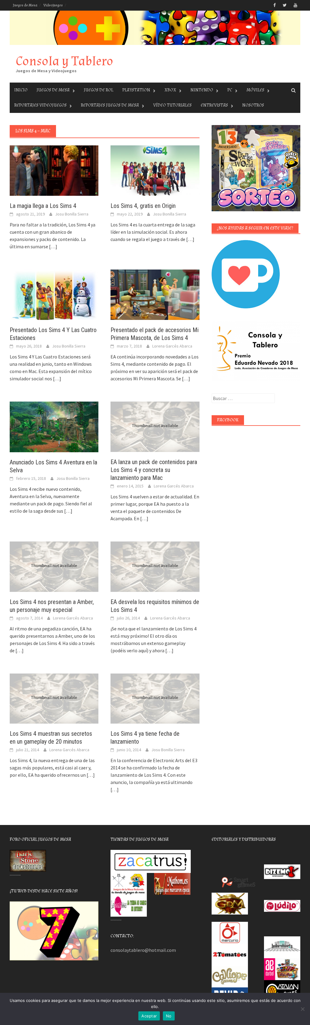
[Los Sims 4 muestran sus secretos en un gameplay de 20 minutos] (54, 698)
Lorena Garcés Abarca (172, 346)
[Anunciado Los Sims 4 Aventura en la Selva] (54, 426)
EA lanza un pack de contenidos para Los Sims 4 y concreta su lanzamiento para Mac (153, 469)
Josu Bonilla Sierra (71, 214)
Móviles (255, 90)
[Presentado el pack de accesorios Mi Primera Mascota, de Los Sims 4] (154, 294)
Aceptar (149, 1015)
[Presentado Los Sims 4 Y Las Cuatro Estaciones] (54, 294)
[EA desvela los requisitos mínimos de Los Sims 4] (154, 566)
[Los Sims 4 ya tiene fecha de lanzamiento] (154, 698)
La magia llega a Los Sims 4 (43, 205)
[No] (302, 1009)
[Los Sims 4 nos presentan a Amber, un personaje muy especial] (54, 566)
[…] (52, 246)
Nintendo (201, 90)
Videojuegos (53, 5)
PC (229, 90)
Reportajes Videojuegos (40, 105)
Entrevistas (214, 105)
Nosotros (253, 105)
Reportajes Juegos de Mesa (110, 105)
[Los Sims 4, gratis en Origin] (154, 170)
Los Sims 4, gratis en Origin (143, 205)
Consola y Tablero (64, 61)
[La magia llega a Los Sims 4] (54, 170)
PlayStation (136, 90)
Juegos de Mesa (25, 5)
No (169, 1015)
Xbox (170, 90)
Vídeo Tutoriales (172, 105)
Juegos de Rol (98, 90)
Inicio (21, 90)
